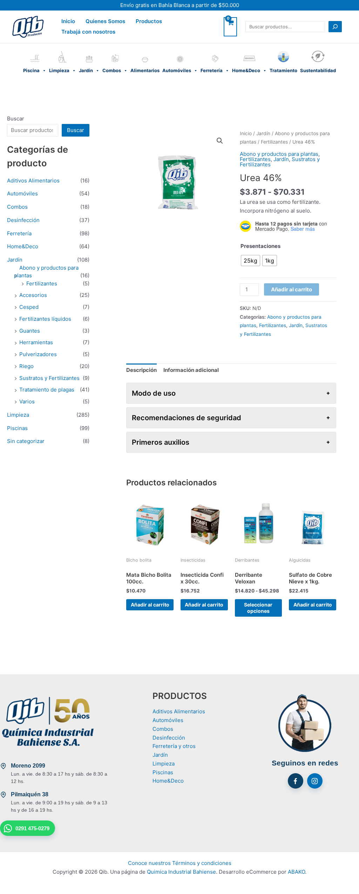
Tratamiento (283, 52)
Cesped (29, 307)
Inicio (68, 21)
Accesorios (33, 295)
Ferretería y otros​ (174, 746)
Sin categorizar (26, 441)
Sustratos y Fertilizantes (49, 378)
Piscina (35, 52)
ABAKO (296, 871)
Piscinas (17, 428)
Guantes (29, 330)
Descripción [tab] (141, 370)
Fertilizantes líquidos (45, 319)
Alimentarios (145, 52)
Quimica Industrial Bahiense (181, 871)
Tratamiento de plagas (46, 389)
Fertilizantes (41, 283)
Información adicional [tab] (191, 370)
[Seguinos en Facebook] (295, 781)
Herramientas (36, 342)
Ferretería (215, 52)
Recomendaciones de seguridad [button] (186, 418)
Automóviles (180, 52)
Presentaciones (260, 246)
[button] (220, 140)
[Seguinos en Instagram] (315, 781)
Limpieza (62, 52)
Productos (149, 21)
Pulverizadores (38, 354)
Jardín (89, 52)
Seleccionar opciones (258, 608)
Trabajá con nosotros (88, 31)
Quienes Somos (105, 21)
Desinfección (23, 220)
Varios (27, 401)
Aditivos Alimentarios (33, 180)
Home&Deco (249, 52)
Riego (26, 366)
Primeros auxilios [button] (160, 442)
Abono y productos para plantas (279, 154)
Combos (115, 52)
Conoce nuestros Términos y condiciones (179, 863)
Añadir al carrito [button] (150, 605)
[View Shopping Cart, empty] (230, 26)
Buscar (15, 118)
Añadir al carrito (291, 289)
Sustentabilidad (318, 52)
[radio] (250, 260)
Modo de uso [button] (154, 393)
